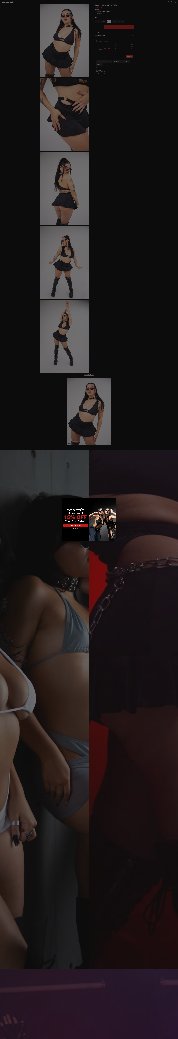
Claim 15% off (75, 525)
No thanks (75, 528)
